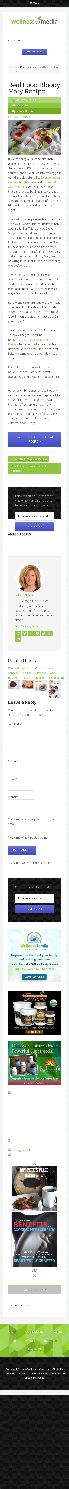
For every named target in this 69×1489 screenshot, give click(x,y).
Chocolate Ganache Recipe (14, 673)
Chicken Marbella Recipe (40, 673)
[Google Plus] (18, 633)
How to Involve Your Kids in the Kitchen (30, 468)
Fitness (30, 1340)
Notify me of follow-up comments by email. (31, 822)
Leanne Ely (24, 594)
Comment (15, 723)
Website (13, 797)
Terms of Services (40, 1373)
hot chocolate (27, 182)
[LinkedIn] (50, 633)
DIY (14, 1340)
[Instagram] (18, 639)
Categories (35, 51)
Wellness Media (34, 23)
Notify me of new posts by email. (28, 837)
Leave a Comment (26, 111)
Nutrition (50, 1340)
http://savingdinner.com (29, 626)
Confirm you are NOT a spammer (31, 863)
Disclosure (22, 1373)
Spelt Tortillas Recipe (26, 673)
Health (11, 1331)
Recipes (25, 117)
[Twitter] (24, 633)
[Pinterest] (37, 633)
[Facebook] (31, 633)
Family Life (34, 1349)
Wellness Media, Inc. (39, 1369)
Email (12, 779)
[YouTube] (44, 633)
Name (13, 761)
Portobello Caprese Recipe (30, 459)
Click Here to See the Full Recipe (34, 439)
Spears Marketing (34, 1377)
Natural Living (34, 1331)
